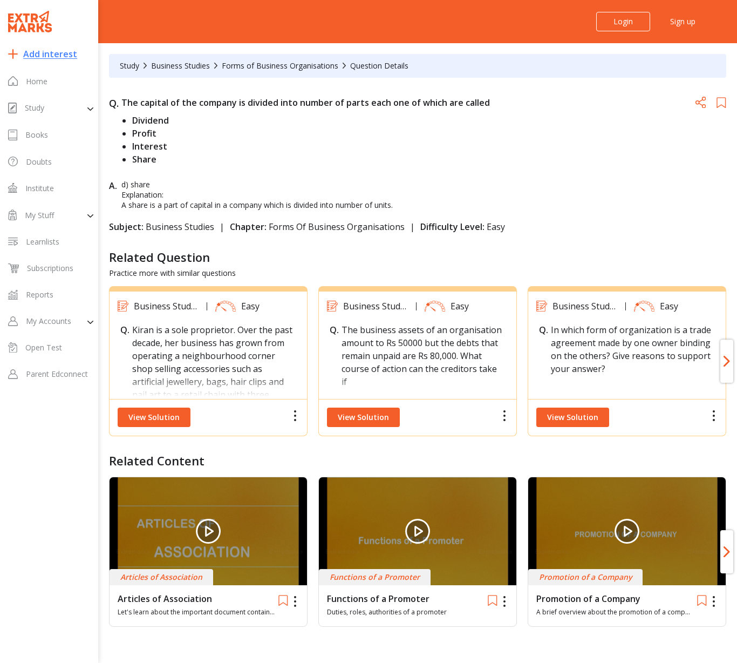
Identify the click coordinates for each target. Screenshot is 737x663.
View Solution (154, 417)
